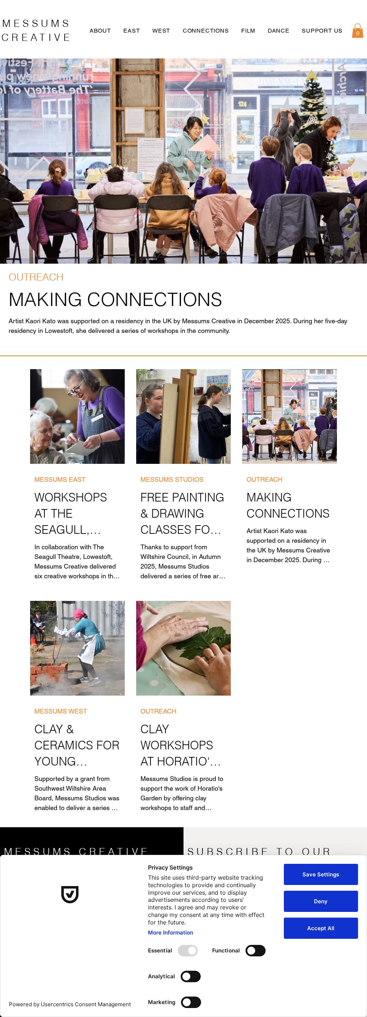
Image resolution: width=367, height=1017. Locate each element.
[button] (101, 30)
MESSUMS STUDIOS (172, 479)
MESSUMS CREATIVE (77, 852)
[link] (358, 30)
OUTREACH (36, 277)
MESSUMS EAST (60, 479)
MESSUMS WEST (60, 711)
